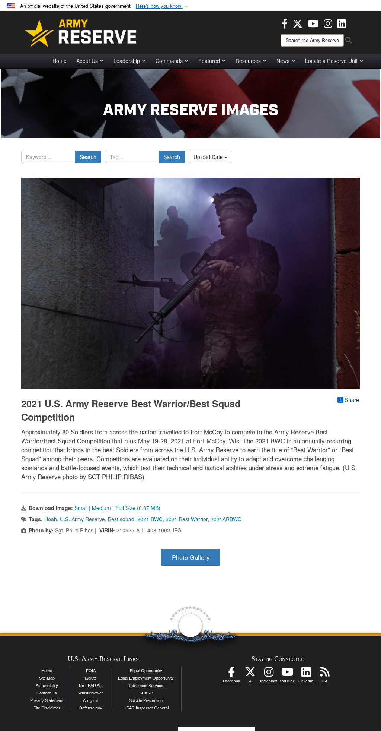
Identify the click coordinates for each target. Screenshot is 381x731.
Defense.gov (90, 708)
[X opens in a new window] (297, 22)
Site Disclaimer (46, 708)
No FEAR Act (91, 685)
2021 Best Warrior (187, 519)
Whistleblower (90, 693)
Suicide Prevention (146, 700)
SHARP (146, 693)
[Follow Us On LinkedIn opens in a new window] (306, 674)
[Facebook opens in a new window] (285, 22)
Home (59, 60)
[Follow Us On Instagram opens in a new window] (268, 674)
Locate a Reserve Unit (331, 60)
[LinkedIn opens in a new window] (341, 22)
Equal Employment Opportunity (146, 678)
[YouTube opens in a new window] (313, 22)
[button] (162, 6)
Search (88, 157)
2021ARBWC (226, 519)
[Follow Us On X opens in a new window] (250, 674)
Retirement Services (146, 685)
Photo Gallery (190, 557)
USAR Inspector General (146, 708)
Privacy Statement (46, 700)
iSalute (91, 678)
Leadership (126, 60)
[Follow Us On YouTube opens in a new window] (287, 674)
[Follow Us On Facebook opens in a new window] (231, 674)
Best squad (121, 519)
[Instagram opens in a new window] (328, 22)
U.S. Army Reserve (82, 519)
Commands (169, 60)
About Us (87, 60)
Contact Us (46, 693)
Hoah (50, 519)
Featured (209, 60)
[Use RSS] (324, 674)
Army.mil (90, 700)
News (282, 60)
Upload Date (208, 157)
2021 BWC (150, 519)
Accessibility (47, 685)
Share (352, 400)
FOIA (91, 670)
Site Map (47, 678)
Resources (248, 60)
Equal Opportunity (146, 670)
